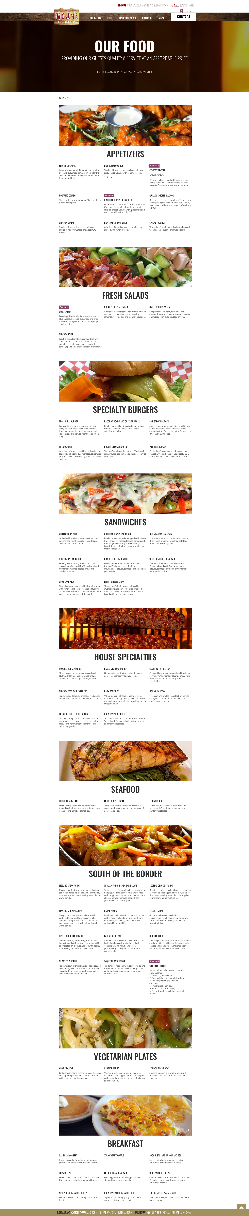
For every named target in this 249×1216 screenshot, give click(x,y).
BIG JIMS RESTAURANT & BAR (108, 71)
